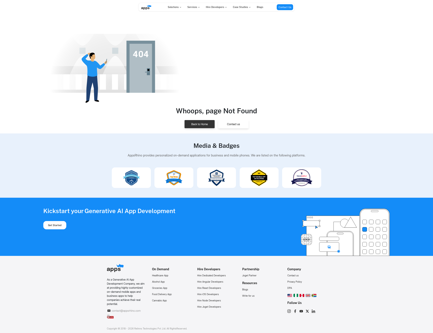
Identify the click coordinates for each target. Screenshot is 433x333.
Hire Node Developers (209, 300)
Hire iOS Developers (208, 294)
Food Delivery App (162, 294)
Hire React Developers (209, 287)
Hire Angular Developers (210, 281)
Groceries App (159, 287)
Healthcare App (160, 275)
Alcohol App (158, 281)
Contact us (233, 124)
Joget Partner (249, 275)
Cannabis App (159, 300)
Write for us (248, 295)
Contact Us (285, 7)
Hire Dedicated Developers (211, 275)
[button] (289, 294)
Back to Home (199, 124)
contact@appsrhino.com (126, 310)
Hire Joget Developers (209, 306)
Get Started (55, 225)
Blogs (260, 7)
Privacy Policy (294, 281)
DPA (289, 287)
